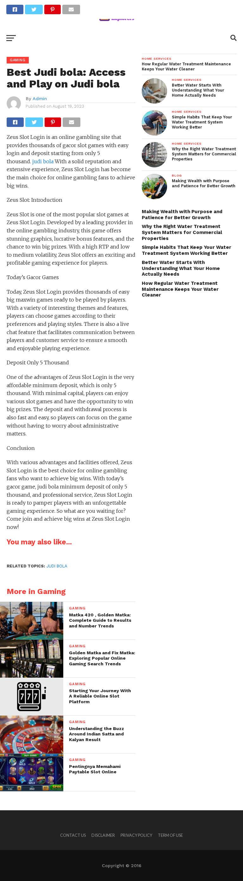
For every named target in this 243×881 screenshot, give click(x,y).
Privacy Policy (136, 835)
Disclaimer (103, 835)
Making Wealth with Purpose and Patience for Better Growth (182, 214)
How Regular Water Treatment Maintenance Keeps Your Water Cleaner (180, 289)
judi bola (42, 161)
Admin (40, 98)
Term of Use (170, 835)
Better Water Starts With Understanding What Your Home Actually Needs (181, 268)
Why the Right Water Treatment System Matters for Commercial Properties (182, 232)
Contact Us (73, 835)
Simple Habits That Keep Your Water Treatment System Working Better (186, 250)
